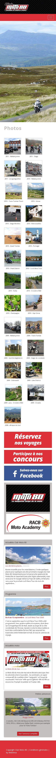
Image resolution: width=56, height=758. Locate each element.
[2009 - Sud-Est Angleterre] (13, 347)
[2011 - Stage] (33, 146)
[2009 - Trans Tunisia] (33, 325)
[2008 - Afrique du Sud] (12, 415)
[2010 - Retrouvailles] (33, 213)
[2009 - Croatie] (35, 392)
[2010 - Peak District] (12, 258)
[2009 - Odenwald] (12, 370)
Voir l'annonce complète (28, 733)
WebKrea (13, 752)
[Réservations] (28, 440)
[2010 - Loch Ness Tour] (33, 258)
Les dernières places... (14, 566)
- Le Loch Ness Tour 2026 (24, 617)
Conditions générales (38, 750)
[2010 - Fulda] (12, 280)
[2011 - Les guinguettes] (12, 168)
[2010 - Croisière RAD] (33, 280)
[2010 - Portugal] (33, 235)
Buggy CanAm (28, 717)
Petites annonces (43, 694)
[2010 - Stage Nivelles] (12, 213)
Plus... (47, 586)
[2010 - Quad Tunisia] (12, 235)
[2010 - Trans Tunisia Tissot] (13, 191)
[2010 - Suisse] (35, 191)
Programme (10, 594)
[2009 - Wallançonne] (12, 325)
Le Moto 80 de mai (12, 669)
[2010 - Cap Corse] (33, 303)
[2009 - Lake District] (33, 370)
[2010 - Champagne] (12, 303)
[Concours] (28, 457)
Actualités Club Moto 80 (16, 542)
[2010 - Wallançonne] (33, 168)
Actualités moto (12, 645)
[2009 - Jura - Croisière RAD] (13, 392)
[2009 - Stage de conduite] (35, 347)
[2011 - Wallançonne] (12, 146)
